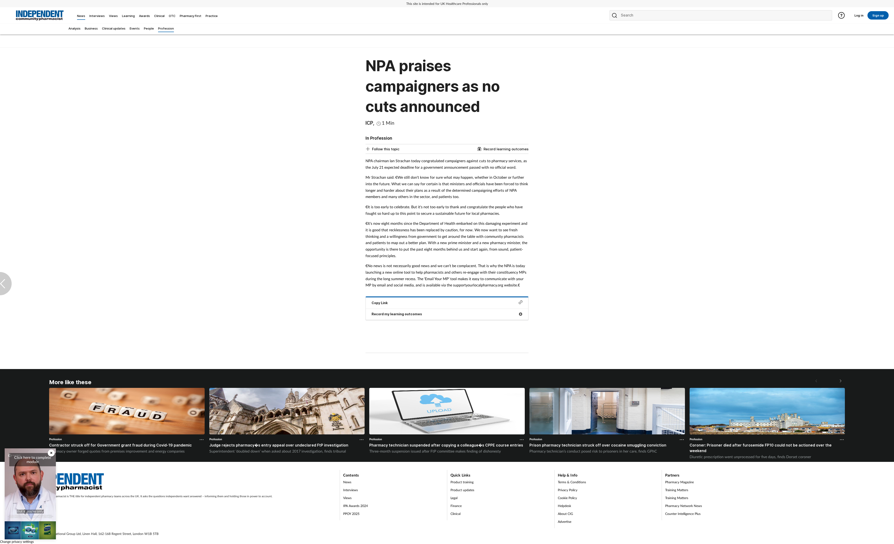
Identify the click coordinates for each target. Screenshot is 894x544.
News (347, 482)
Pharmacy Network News (683, 506)
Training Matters (676, 490)
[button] (840, 381)
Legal (453, 498)
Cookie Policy (567, 498)
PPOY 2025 (351, 514)
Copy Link (380, 303)
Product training (462, 482)
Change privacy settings (17, 542)
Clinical (455, 514)
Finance (456, 506)
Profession (55, 439)
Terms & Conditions (572, 482)
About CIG (565, 514)
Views (347, 498)
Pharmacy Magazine (679, 482)
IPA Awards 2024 (355, 506)
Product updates (462, 490)
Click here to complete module (32, 459)
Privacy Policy (567, 490)
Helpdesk (564, 506)
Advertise (564, 522)
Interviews (350, 490)
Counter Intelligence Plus (683, 514)
